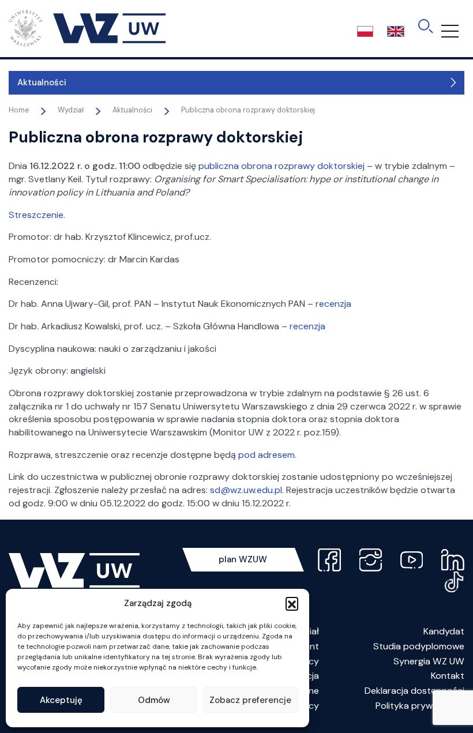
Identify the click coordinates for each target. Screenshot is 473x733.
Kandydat (443, 631)
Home (19, 110)
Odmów (154, 700)
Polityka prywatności (420, 706)
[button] (292, 603)
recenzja (333, 304)
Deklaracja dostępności (414, 691)
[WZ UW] (87, 27)
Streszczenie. (37, 215)
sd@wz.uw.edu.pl (246, 490)
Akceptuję (61, 700)
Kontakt (447, 676)
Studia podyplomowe (418, 646)
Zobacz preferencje (250, 700)
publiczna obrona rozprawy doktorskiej (281, 166)
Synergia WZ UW (428, 661)
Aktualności (41, 82)
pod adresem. (267, 455)
